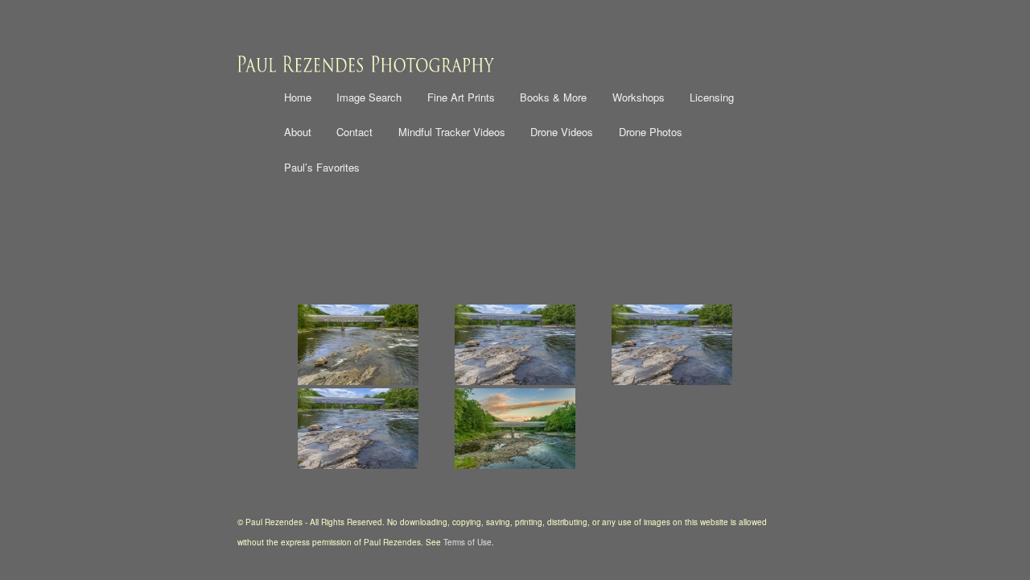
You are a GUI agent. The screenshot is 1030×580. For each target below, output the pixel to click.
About (297, 131)
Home (297, 97)
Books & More (553, 97)
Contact (354, 131)
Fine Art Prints (461, 97)
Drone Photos (650, 131)
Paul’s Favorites (322, 167)
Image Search (369, 97)
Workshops (638, 97)
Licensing (712, 97)
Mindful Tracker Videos (451, 131)
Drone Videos (561, 131)
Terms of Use (467, 542)
